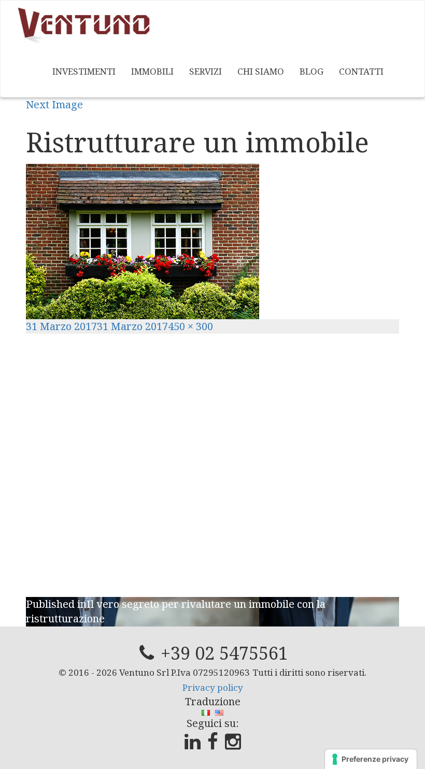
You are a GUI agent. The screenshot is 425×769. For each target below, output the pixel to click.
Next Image (54, 104)
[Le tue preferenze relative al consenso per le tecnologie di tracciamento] (371, 759)
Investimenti (84, 71)
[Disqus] (212, 463)
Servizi (205, 71)
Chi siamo (260, 71)
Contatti (361, 71)
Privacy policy (212, 687)
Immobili (152, 71)
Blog (311, 71)
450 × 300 (190, 326)
